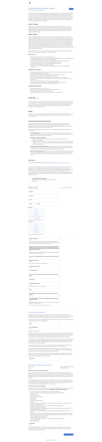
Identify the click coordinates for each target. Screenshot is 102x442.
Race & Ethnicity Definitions (33, 331)
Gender (30, 323)
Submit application (68, 434)
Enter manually (36, 217)
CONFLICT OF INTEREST (33, 238)
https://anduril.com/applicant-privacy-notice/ (61, 162)
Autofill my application (66, 187)
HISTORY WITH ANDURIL (33, 260)
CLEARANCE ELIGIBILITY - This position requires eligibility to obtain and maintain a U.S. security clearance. (43, 299)
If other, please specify (33, 270)
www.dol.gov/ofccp (53, 383)
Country (30, 203)
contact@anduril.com (39, 144)
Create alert (34, 181)
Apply (71, 8)
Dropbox (36, 212)
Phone (38, 203)
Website (30, 289)
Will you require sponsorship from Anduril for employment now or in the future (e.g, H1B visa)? (43, 294)
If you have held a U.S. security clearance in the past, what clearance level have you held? (43, 275)
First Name (31, 191)
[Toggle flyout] (34, 204)
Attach (36, 209)
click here (49, 305)
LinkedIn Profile (32, 279)
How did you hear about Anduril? (35, 266)
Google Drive (36, 215)
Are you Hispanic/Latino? (33, 327)
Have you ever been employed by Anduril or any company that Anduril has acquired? (44, 256)
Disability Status (32, 423)
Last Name (31, 195)
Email (30, 199)
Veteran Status (31, 358)
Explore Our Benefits (32, 116)
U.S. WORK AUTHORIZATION (34, 283)
